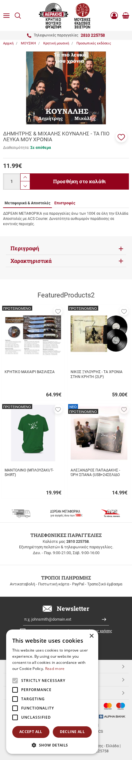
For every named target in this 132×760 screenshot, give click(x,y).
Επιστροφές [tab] (64, 203)
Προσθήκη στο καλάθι (79, 181)
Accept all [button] (30, 731)
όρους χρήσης (100, 631)
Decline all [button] (72, 731)
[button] (121, 136)
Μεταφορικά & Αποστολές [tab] (27, 203)
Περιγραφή (24, 248)
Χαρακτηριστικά (31, 260)
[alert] (52, 692)
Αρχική (8, 43)
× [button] (91, 636)
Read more (55, 668)
